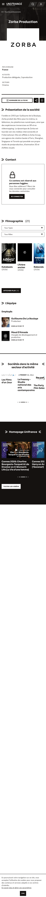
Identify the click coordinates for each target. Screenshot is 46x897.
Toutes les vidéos (11, 486)
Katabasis (7, 267)
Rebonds (39, 267)
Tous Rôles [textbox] (8, 234)
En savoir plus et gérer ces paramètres (16, 888)
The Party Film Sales (39, 386)
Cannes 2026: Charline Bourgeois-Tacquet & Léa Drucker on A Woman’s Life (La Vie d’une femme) (15, 465)
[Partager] (36, 100)
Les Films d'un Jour (7, 381)
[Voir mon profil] (41, 4)
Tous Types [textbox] (8, 228)
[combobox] (23, 227)
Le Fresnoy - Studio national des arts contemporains (26, 385)
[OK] (23, 893)
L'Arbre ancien (21, 266)
